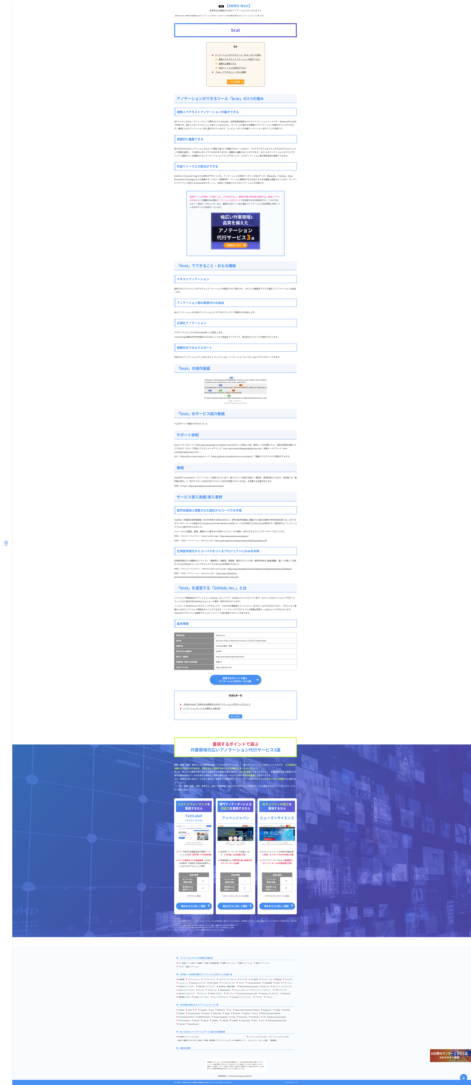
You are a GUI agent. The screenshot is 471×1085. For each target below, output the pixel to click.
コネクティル (212, 990)
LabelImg (225, 1020)
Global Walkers (225, 990)
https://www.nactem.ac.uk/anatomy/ (234, 536)
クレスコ (201, 990)
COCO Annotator (184, 1020)
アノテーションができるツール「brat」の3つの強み (238, 54)
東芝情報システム (184, 997)
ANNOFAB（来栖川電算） (227, 986)
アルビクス (288, 979)
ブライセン (258, 997)
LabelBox (215, 1020)
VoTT (262, 1020)
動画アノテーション (245, 963)
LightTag (247, 1013)
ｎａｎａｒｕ (182, 983)
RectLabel (236, 1013)
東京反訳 (278, 979)
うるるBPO (254, 979)
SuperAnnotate (193, 1024)
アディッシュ (287, 983)
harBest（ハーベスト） (202, 997)
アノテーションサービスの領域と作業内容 (201, 708)
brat (230, 1010)
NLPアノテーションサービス (282, 986)
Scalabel (181, 1010)
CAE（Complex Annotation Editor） (275, 1017)
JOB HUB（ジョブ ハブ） (187, 993)
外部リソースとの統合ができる (232, 67)
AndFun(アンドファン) (198, 983)
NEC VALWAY (213, 983)
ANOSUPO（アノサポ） (186, 986)
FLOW (277, 983)
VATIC (255, 1020)
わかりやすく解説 (449, 1055)
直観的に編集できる (227, 63)
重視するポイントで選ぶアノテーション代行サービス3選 (235, 680)
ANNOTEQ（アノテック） (206, 986)
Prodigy (277, 1010)
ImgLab (205, 1020)
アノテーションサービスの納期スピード (232, 1040)
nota (212, 1010)
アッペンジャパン (194, 979)
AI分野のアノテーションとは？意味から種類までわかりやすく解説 (189, 1038)
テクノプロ (243, 979)
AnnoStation (255, 1017)
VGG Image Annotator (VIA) (277, 1020)
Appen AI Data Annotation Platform (247, 1010)
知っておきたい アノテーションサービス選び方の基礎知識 (202, 1032)
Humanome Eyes (194, 1013)
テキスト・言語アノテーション (188, 967)
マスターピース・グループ (227, 979)
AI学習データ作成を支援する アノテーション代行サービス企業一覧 (212, 712)
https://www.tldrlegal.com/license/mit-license (206, 486)
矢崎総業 (181, 979)
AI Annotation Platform (186, 1017)
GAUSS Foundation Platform (270, 1013)
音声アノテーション (262, 963)
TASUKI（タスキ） (216, 993)
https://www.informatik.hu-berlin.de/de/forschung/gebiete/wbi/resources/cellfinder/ (259, 569)
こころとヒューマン (228, 983)
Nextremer (286, 993)
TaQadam (203, 1010)
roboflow (181, 1013)
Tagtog (227, 1013)
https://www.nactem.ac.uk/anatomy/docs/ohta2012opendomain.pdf (240, 540)
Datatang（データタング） (270, 993)
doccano (196, 1020)
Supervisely (217, 1013)
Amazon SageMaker (221, 1017)
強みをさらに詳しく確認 (193, 906)
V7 (196, 1010)
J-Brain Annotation (254, 983)
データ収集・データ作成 (186, 963)
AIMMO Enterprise (204, 1017)
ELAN (189, 1010)
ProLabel (181, 1024)
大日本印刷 (268, 983)
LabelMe (235, 1020)
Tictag (233, 1017)
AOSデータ (265, 986)
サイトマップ (289, 1082)
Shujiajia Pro (267, 1010)
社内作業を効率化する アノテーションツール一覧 (199, 1005)
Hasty (255, 1013)
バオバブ (241, 983)
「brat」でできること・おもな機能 (230, 72)
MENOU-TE (221, 1010)
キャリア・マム (267, 979)
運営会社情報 (185, 1048)
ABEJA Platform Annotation (249, 986)
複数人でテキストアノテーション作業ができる (239, 59)
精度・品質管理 (210, 1040)
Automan (206, 1013)
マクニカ (269, 997)
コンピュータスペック (241, 990)
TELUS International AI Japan (247, 993)
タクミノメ (202, 993)
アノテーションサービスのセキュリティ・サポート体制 (257, 1038)
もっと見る (235, 81)
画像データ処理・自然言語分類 (208, 963)
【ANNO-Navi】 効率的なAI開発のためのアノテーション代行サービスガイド (217, 704)
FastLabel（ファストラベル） (241, 997)
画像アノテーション (229, 963)
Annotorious (243, 1017)
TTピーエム (230, 993)
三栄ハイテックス (281, 990)
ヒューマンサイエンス (220, 997)
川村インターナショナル (186, 990)
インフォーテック (209, 979)
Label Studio (245, 1020)
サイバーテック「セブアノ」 (261, 990)
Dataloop (287, 1010)
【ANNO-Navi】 (235, 7)
